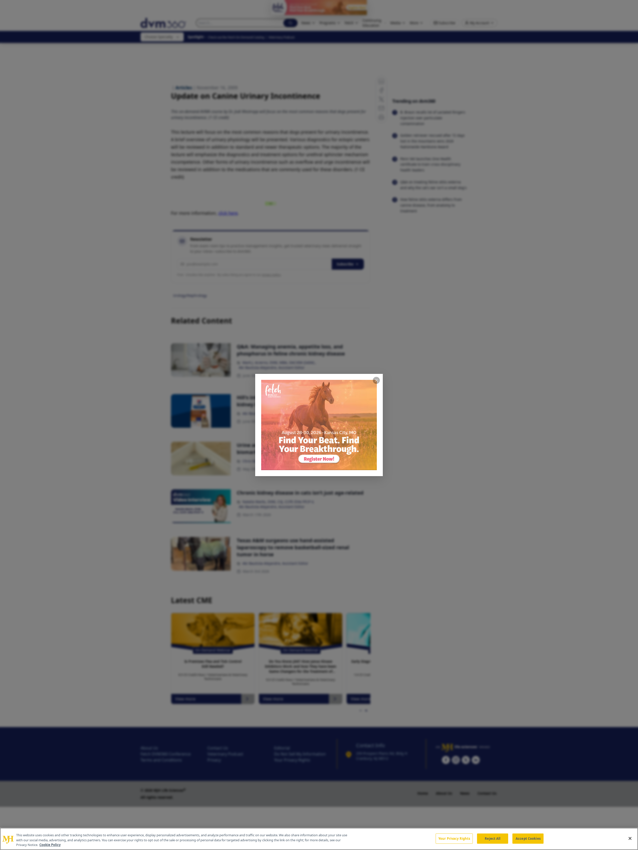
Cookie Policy (50, 845)
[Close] (630, 838)
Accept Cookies (528, 838)
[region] (319, 839)
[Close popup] (376, 380)
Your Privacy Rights (454, 838)
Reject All (492, 838)
